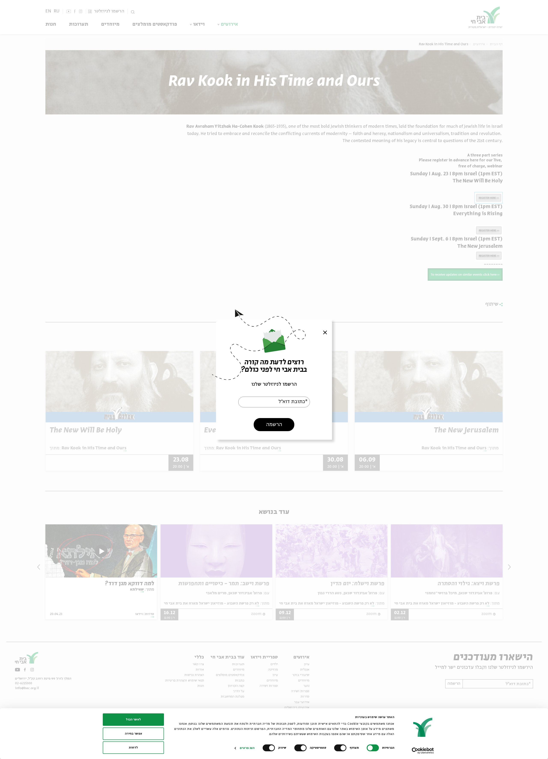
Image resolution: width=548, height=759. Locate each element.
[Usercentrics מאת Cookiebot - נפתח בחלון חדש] (423, 750)
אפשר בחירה (133, 733)
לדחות (133, 747)
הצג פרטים (247, 748)
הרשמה (274, 424)
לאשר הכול (133, 719)
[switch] (341, 747)
